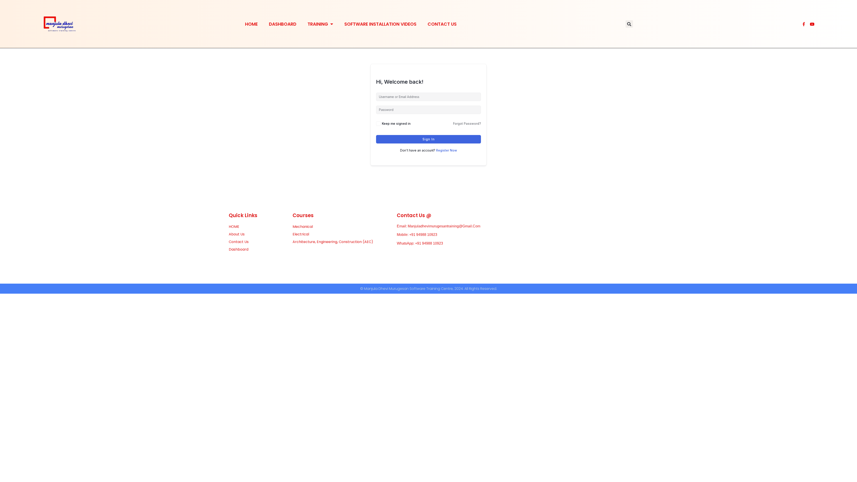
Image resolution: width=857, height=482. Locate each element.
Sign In (428, 139)
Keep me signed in (396, 123)
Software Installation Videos (380, 24)
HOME (251, 24)
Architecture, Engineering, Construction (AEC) (333, 241)
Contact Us (442, 24)
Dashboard (282, 24)
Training (318, 24)
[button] (629, 24)
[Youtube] (812, 24)
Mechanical (303, 226)
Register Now (446, 150)
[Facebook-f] (804, 24)
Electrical (301, 234)
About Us (237, 234)
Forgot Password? (467, 123)
